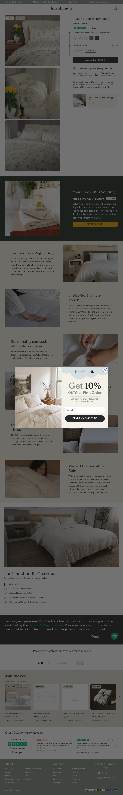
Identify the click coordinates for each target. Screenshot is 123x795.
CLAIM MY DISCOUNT (85, 418)
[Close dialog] (105, 370)
